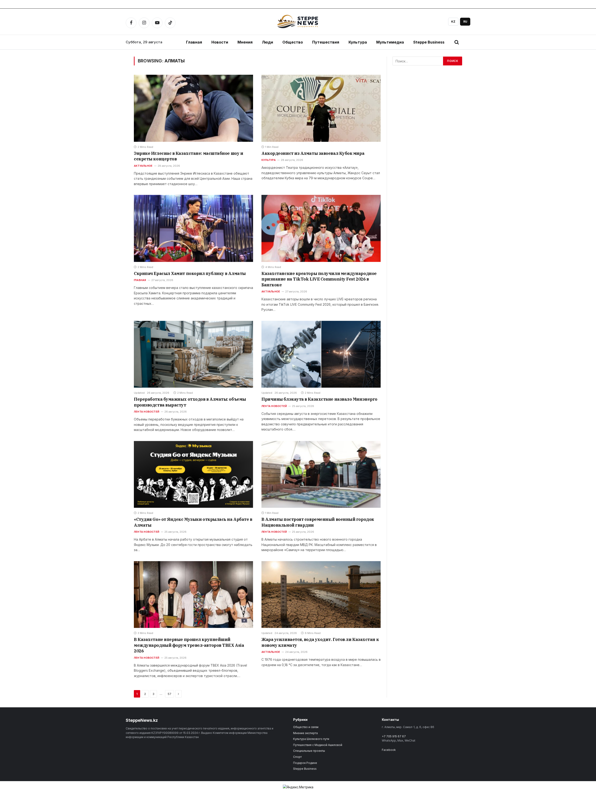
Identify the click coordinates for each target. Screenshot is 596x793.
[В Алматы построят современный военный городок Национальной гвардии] (321, 474)
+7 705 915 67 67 (394, 736)
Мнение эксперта (305, 733)
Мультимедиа (390, 42)
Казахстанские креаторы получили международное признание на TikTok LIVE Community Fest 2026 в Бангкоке (319, 279)
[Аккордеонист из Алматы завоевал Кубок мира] (321, 108)
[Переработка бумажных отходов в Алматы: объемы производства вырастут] (193, 354)
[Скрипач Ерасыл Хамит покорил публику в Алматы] (193, 228)
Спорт (297, 757)
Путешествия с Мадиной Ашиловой (317, 745)
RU (465, 21)
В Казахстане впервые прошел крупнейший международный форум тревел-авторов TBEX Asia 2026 (189, 645)
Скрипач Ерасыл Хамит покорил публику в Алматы (190, 273)
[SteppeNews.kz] (298, 22)
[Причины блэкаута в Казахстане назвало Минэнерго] (321, 354)
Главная (194, 42)
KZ (453, 21)
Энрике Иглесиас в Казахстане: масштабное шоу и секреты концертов (188, 156)
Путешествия (325, 42)
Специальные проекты (309, 750)
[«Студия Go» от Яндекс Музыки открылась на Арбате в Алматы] (193, 474)
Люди (267, 42)
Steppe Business (428, 42)
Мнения (245, 42)
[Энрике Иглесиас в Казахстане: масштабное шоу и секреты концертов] (193, 108)
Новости (219, 42)
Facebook (389, 750)
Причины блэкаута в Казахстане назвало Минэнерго (319, 399)
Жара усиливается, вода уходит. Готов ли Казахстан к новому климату (320, 642)
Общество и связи (305, 727)
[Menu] (466, 42)
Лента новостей (146, 411)
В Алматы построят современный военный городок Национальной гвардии (317, 522)
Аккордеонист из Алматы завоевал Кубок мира (312, 153)
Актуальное (143, 165)
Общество (292, 42)
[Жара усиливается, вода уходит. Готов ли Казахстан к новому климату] (321, 594)
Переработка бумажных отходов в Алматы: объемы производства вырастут (190, 401)
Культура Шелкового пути (311, 739)
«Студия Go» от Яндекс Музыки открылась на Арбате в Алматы (193, 522)
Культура (358, 42)
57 (169, 694)
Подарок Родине (305, 763)
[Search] (456, 42)
